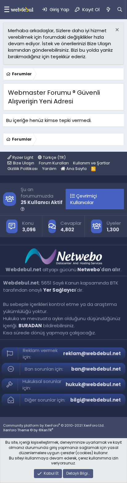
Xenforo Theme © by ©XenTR (28, 430)
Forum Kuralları (54, 163)
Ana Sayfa (76, 169)
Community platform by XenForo (53, 425)
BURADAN (30, 325)
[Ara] (119, 9)
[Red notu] (116, 30)
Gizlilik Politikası (22, 169)
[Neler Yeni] (108, 9)
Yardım (49, 169)
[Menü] (5, 9)
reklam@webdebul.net (92, 353)
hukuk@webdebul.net (93, 384)
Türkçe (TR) (54, 157)
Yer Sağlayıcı (59, 290)
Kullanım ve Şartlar (91, 163)
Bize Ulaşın (23, 163)
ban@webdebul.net (96, 369)
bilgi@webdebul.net (95, 400)
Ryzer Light (22, 157)
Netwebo (88, 269)
